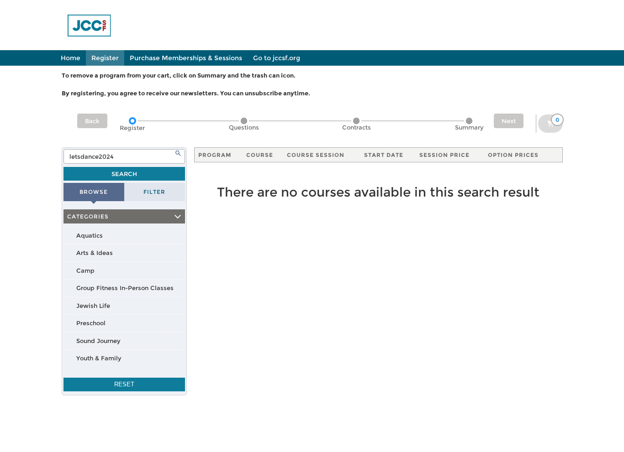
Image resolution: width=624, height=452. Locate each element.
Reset (124, 384)
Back (92, 121)
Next (509, 121)
